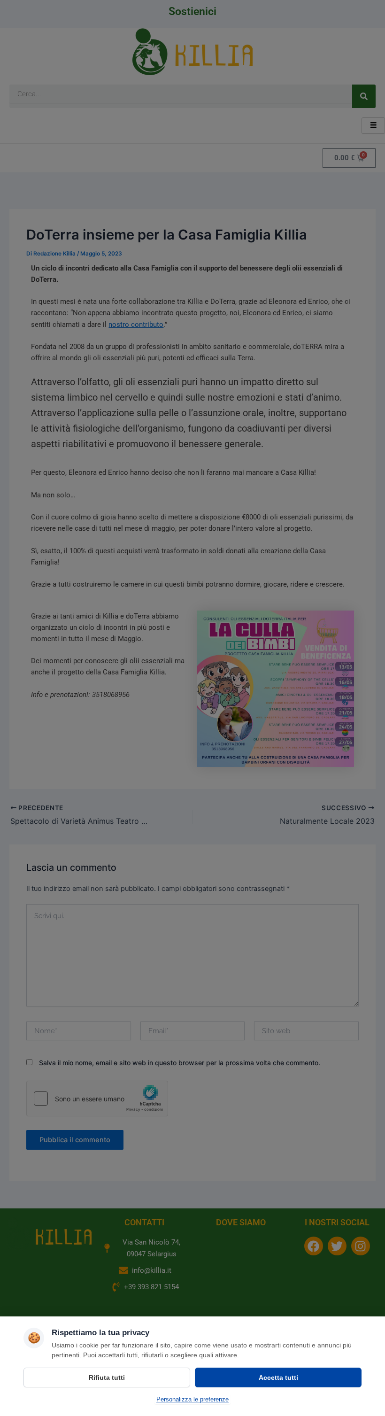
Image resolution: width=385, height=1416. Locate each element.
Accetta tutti (278, 1377)
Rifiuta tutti (107, 1377)
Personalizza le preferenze (192, 1399)
